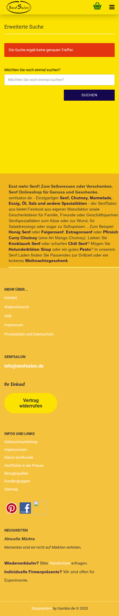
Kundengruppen (17, 481)
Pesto (85, 249)
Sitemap (11, 489)
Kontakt (10, 298)
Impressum (13, 325)
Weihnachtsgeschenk (46, 260)
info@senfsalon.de (24, 366)
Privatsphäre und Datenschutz (28, 334)
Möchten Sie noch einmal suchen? (32, 70)
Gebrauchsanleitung (20, 442)
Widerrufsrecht (16, 307)
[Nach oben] (103, 607)
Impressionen (15, 449)
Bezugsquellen (16, 473)
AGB (8, 316)
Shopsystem (41, 608)
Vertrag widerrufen (30, 403)
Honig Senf (20, 232)
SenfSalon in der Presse (24, 465)
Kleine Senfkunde (18, 457)
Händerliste (60, 563)
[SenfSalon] (16, 7)
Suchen (89, 95)
